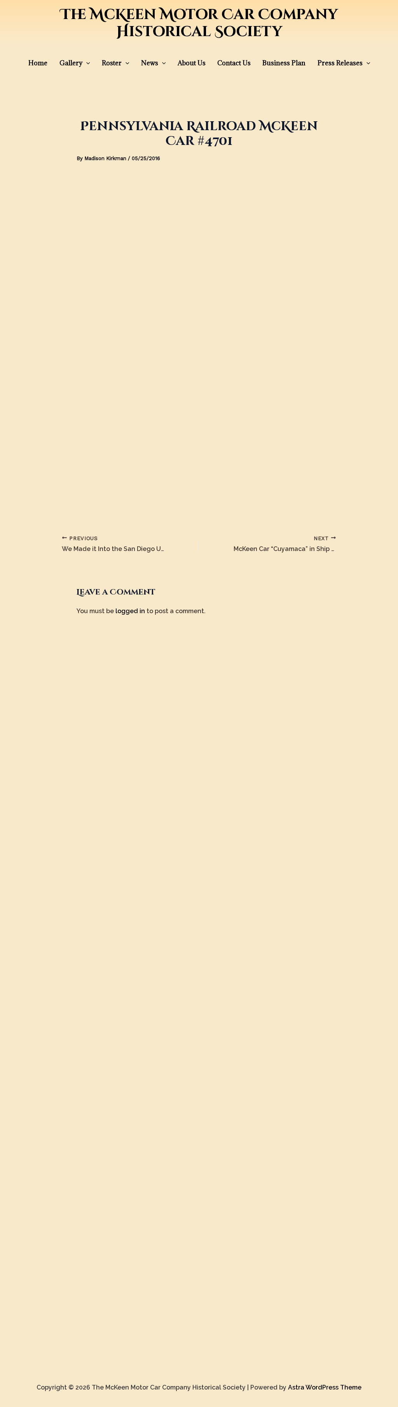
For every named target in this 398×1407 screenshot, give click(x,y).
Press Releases (340, 63)
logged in (130, 611)
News (149, 63)
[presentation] (86, 62)
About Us (192, 63)
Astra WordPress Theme (324, 1387)
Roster (112, 63)
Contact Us (234, 63)
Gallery (70, 63)
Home (37, 63)
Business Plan (283, 63)
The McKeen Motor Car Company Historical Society (199, 23)
